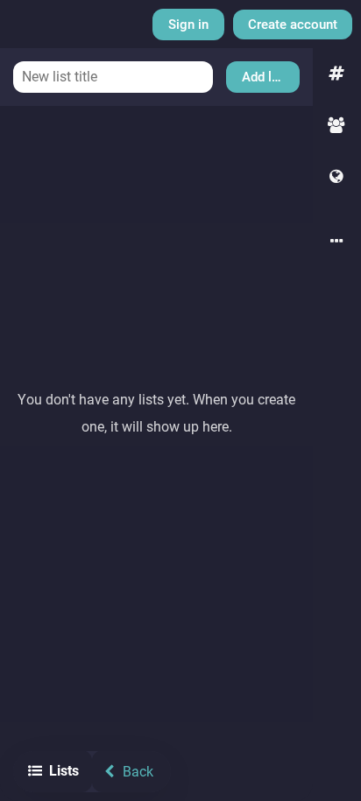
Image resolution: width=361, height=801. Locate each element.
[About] (337, 242)
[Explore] (337, 74)
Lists (64, 770)
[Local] (337, 125)
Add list (264, 77)
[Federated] (337, 177)
